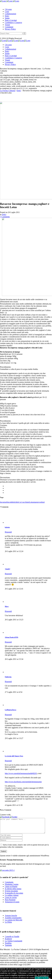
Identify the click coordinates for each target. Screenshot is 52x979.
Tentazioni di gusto (12, 902)
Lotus (31, 502)
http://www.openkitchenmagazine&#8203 (21, 773)
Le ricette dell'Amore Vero (14, 756)
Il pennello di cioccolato (14, 893)
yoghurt (42, 502)
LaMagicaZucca (10, 710)
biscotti (9, 502)
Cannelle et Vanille (12, 936)
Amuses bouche (11, 915)
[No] (50, 978)
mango (36, 502)
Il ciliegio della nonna (13, 889)
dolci (14, 502)
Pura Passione (10, 900)
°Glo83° (7, 569)
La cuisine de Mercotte (13, 920)
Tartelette (8, 945)
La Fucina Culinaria (7, 91)
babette (7, 527)
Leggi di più (44, 978)
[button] (5, 817)
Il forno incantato (11, 891)
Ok (37, 978)
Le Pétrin (8, 922)
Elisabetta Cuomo (11, 884)
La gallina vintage (12, 895)
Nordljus (8, 943)
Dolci (19, 91)
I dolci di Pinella (11, 886)
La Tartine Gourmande (13, 941)
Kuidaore (8, 939)
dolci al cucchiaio (22, 502)
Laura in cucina (11, 897)
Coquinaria (9, 882)
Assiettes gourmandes (13, 918)
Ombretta (8, 677)
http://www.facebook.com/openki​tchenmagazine (23, 782)
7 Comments (5, 217)
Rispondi (8, 532)
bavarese (3, 502)
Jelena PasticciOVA (11, 637)
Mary (7, 606)
